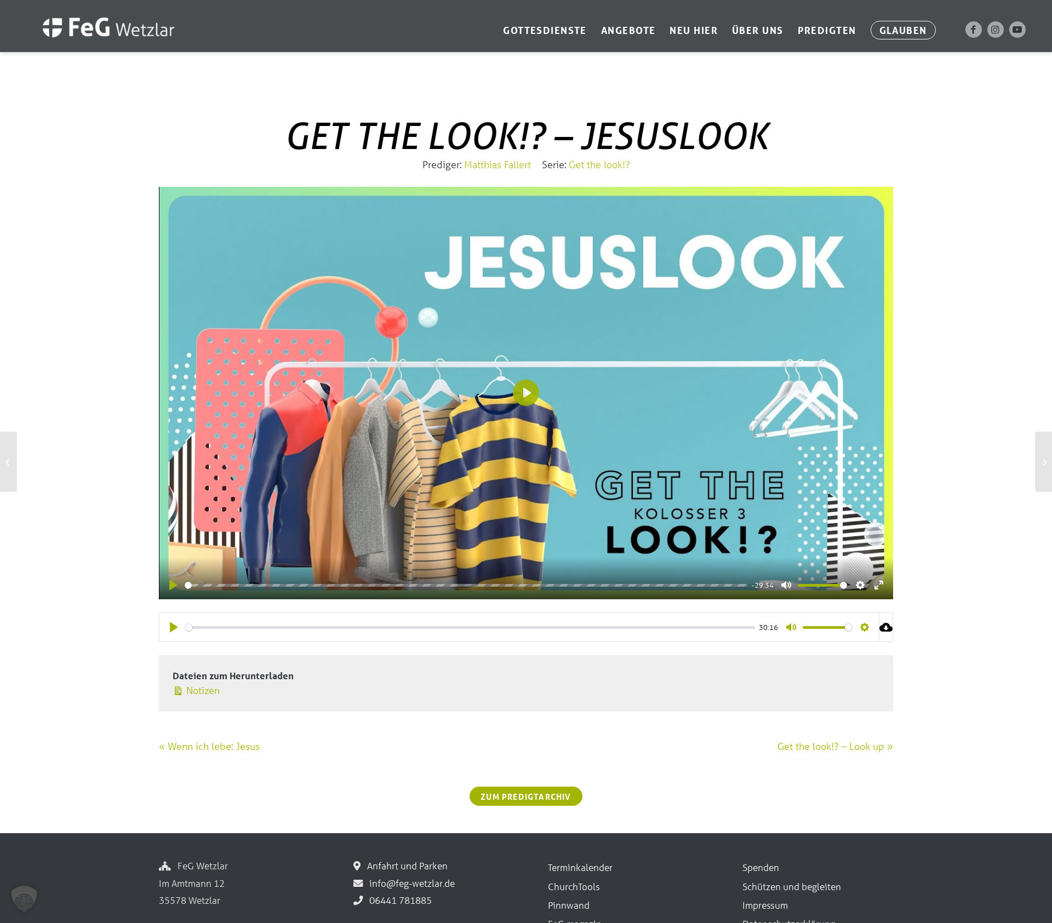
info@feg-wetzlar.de (410, 883)
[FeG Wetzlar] (97, 42)
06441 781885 (398, 900)
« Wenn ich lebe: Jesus (209, 746)
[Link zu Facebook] (973, 29)
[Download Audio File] (886, 627)
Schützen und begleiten (791, 886)
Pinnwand (569, 905)
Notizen (202, 690)
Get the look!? (599, 164)
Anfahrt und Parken (405, 866)
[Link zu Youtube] (1017, 29)
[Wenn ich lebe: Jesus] (8, 462)
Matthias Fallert (497, 164)
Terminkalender (580, 867)
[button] (24, 899)
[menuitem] (545, 30)
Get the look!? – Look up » (835, 746)
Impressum (765, 905)
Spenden (760, 867)
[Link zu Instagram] (995, 29)
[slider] (466, 585)
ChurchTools (574, 886)
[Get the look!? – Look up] (1043, 462)
